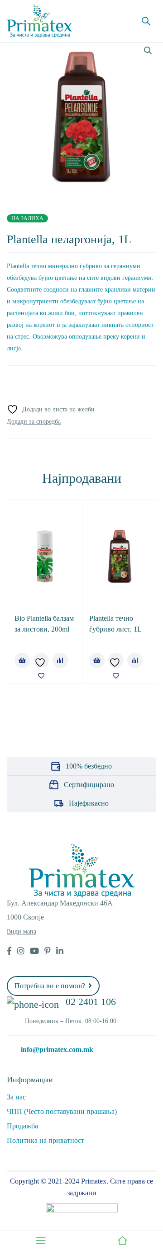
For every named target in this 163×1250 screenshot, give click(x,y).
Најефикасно (89, 803)
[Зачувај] (51, 409)
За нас (16, 1097)
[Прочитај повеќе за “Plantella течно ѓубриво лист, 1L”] (97, 660)
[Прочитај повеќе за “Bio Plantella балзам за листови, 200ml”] (22, 660)
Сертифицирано (89, 784)
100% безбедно (89, 766)
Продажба (22, 1126)
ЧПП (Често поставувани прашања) (62, 1111)
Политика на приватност (45, 1140)
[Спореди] (34, 421)
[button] (148, 50)
